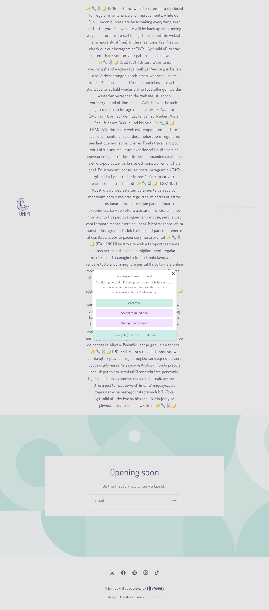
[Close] (173, 273)
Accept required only (134, 313)
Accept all (134, 302)
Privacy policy (120, 335)
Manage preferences (134, 323)
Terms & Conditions (143, 335)
